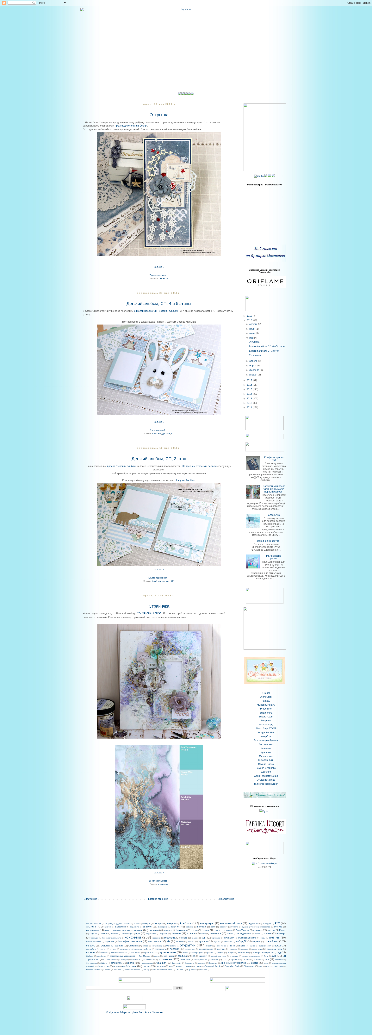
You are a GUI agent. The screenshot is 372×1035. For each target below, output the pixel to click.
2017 (250, 380)
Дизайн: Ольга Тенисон (148, 1012)
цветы (254, 963)
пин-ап (103, 949)
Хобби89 (266, 772)
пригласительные (119, 952)
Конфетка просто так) (273, 459)
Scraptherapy (266, 724)
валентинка (92, 930)
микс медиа (154, 941)
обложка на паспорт (112, 945)
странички (165, 959)
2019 (250, 315)
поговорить (160, 949)
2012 (250, 403)
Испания (176, 933)
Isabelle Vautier (93, 970)
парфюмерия (265, 946)
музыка (217, 941)
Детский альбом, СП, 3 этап (159, 458)
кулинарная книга (247, 938)
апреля (253, 361)
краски (195, 938)
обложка (90, 945)
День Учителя (242, 930)
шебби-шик (129, 966)
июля (252, 328)
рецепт (220, 952)
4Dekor (266, 693)
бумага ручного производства (256, 927)
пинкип (113, 949)
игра (137, 933)
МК (168, 941)
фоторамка (147, 963)
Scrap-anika (266, 712)
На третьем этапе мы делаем (199, 466)
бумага (234, 927)
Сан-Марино (145, 956)
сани (156, 956)
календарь (215, 933)
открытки (163, 278)
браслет (223, 927)
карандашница (244, 933)
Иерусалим (151, 934)
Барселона (120, 927)
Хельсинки (190, 963)
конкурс (94, 938)
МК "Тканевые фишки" (273, 557)
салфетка (101, 956)
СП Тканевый (109, 959)
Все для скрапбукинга (266, 740)
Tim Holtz (180, 969)
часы (266, 963)
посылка (91, 952)
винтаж (137, 930)
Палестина (221, 946)
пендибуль (91, 949)
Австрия (158, 923)
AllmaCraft (265, 697)
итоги (203, 933)
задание (93, 934)
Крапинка (266, 752)
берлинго (134, 927)
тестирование (201, 959)
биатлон (147, 926)
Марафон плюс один (130, 941)
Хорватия (212, 963)
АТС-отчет (92, 926)
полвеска (233, 949)
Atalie (188, 966)
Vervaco (203, 970)
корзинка (156, 938)
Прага (104, 952)
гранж (195, 930)
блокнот (175, 926)
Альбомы (156, 433)
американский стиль (231, 923)
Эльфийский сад (266, 779)
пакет (209, 946)
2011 (250, 407)
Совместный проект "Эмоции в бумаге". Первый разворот (274, 489)
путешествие (167, 952)
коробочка (170, 937)
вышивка (154, 930)
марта (253, 365)
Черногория (103, 966)
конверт (281, 933)
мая (251, 338)
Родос (231, 952)
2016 (250, 384)
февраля (254, 370)
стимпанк (135, 959)
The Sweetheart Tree (162, 970)
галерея (168, 930)
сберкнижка (168, 956)
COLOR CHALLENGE (149, 613)
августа (253, 324)
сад (279, 952)
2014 (250, 394)
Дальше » (159, 267)
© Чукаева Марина (118, 1012)
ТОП (224, 959)
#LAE (136, 923)
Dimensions (249, 966)
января (253, 374)
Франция (161, 963)
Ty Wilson (192, 970)
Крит (204, 937)
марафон (109, 941)
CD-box (197, 966)
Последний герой (273, 949)
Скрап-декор (266, 756)
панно (232, 946)
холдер (201, 963)
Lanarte (106, 970)
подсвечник (190, 949)
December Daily (232, 966)
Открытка (159, 114)
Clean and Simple (212, 966)
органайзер (157, 946)
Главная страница (158, 899)
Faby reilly (278, 966)
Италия (191, 933)
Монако (179, 941)
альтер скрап (207, 923)
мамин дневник (93, 941)
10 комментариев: (158, 881)
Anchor (179, 966)
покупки (221, 949)
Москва (191, 941)
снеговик (234, 956)
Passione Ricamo (132, 970)
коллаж (268, 933)
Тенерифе (185, 959)
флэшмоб (116, 963)
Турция (246, 959)
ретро (210, 952)
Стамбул (124, 959)
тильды (214, 959)
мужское (203, 941)
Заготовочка (266, 744)
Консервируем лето (111, 938)
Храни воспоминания (266, 776)
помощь (244, 949)
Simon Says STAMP (266, 728)
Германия (181, 930)
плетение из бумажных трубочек (135, 949)
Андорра (267, 923)
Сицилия (203, 956)
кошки (184, 938)
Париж (252, 946)
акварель (171, 923)
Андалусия (253, 923)
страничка (163, 884)
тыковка (257, 959)
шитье (146, 966)
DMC (260, 966)
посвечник (257, 949)
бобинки (189, 927)
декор (217, 930)
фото (130, 962)
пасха (278, 945)
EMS (268, 966)
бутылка (278, 927)
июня (252, 333)
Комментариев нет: (157, 578)
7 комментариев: (158, 275)
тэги (267, 959)
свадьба (182, 956)
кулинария (229, 938)
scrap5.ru (266, 736)
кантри (230, 934)
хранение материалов (233, 963)
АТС (277, 923)
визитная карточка (121, 930)
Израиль (164, 934)
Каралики (266, 748)
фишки (103, 963)
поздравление (206, 949)
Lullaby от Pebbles (184, 480)
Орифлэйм (171, 946)
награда (256, 941)
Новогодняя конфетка (267, 541)
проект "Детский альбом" (122, 466)
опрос (145, 946)
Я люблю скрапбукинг (266, 784)
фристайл (176, 963)
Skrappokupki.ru (266, 732)
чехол (116, 966)
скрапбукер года (218, 956)
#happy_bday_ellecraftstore (117, 923)
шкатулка (160, 966)
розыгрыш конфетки (263, 952)
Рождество (243, 952)
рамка (185, 952)
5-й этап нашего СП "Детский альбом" (156, 310)
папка (242, 946)
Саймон (90, 956)
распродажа (197, 952)
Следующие (90, 899)
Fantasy (266, 700)
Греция (205, 930)
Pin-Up (147, 970)
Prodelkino (266, 708)
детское (166, 433)
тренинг (235, 959)
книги (257, 934)
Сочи (266, 956)
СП (172, 433)
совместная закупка (251, 956)
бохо (213, 927)
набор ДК (241, 941)
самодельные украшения (122, 956)
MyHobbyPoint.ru (266, 704)
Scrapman (266, 720)
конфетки (133, 937)
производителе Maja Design (131, 125)
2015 (250, 389)
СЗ (193, 956)
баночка (107, 927)
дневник (271, 930)
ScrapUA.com (266, 716)
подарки (174, 949)
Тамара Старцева (266, 768)
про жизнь (136, 952)
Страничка (159, 606)
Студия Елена (266, 764)
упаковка (279, 959)
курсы (262, 938)
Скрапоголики (266, 760)
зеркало (114, 934)
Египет (282, 930)
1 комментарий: (158, 430)
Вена (106, 930)
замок (104, 933)
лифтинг (274, 937)
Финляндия (91, 963)
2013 (250, 398)
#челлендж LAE (93, 923)
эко (170, 966)
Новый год (271, 941)
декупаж (228, 930)
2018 (250, 320)
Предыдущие (226, 899)
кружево (216, 938)
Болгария (201, 927)
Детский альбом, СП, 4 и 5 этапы (159, 303)
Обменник (133, 946)
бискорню (162, 927)
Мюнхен (228, 941)
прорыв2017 (150, 952)
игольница (127, 934)
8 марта (146, 923)
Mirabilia (117, 970)
